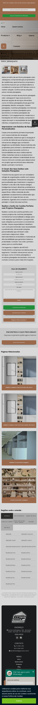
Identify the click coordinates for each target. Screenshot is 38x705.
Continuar (19, 701)
